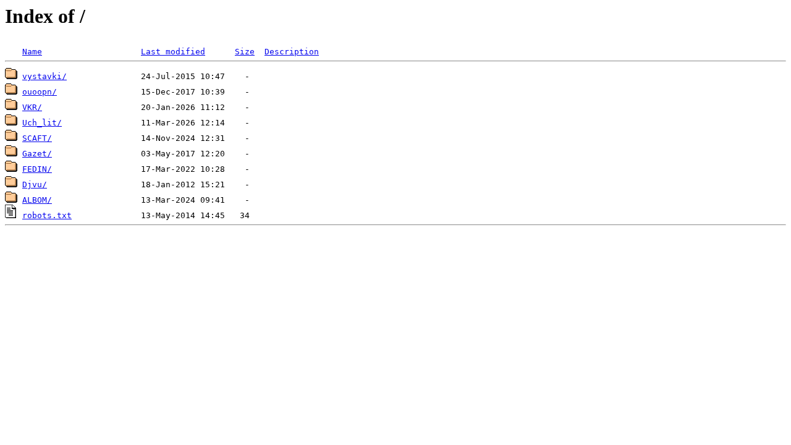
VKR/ (32, 107)
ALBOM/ (37, 200)
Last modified (173, 51)
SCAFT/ (37, 138)
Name (32, 51)
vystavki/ (44, 76)
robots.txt (47, 215)
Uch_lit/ (42, 122)
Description (291, 51)
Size (245, 51)
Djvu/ (34, 184)
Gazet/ (37, 153)
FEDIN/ (37, 169)
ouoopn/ (39, 91)
